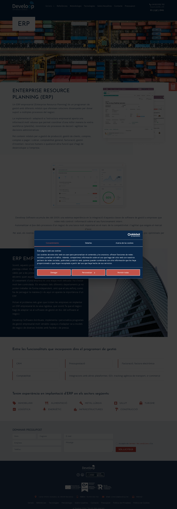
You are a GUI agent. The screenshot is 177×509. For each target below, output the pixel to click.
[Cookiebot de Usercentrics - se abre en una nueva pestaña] (129, 235)
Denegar (53, 272)
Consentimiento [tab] (52, 243)
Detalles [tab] (88, 243)
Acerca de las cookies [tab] (124, 243)
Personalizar (87, 272)
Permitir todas (123, 272)
